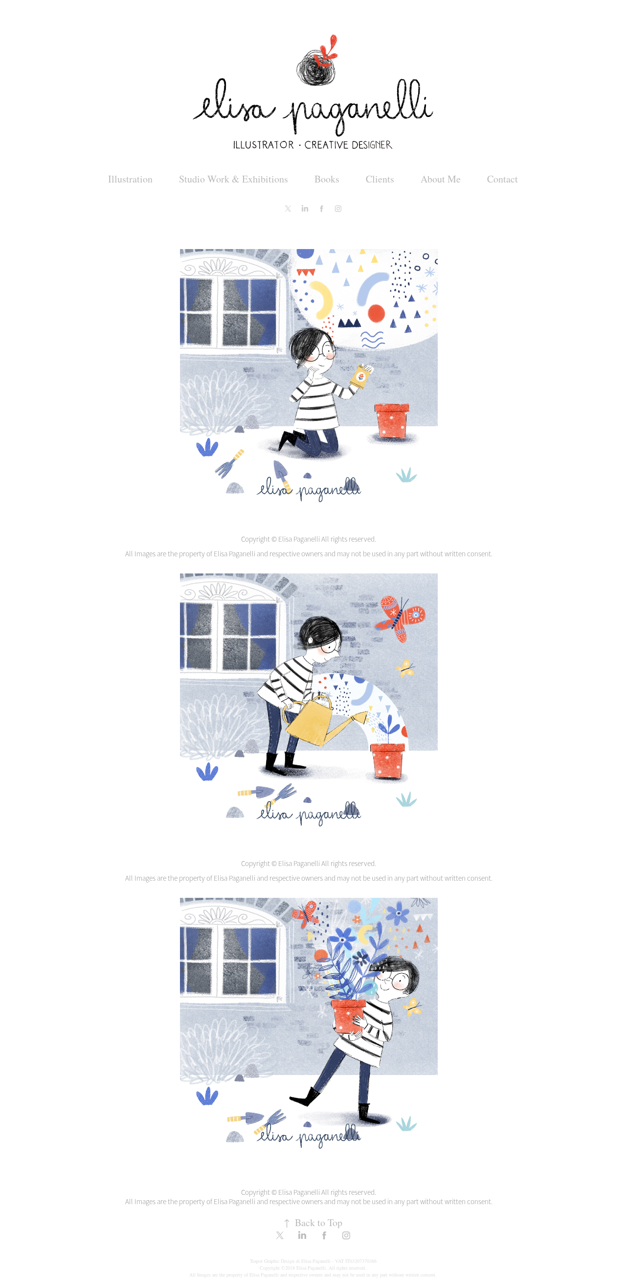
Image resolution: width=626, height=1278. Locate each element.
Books (326, 178)
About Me (441, 178)
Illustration (130, 178)
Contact (502, 178)
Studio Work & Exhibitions (233, 178)
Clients (380, 178)
